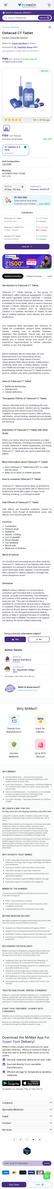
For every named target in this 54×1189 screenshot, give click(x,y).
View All (25, 246)
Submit (47, 1163)
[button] (5, 5)
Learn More (44, 203)
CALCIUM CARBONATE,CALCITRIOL (14, 164)
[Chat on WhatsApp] (47, 1176)
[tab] (6, 128)
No (40, 639)
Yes (17, 639)
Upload (42, 17)
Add (38, 1184)
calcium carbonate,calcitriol (15, 37)
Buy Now (14, 1184)
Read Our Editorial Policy (28, 690)
